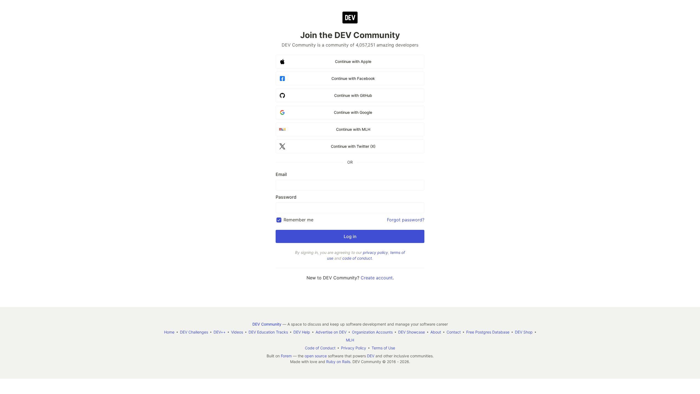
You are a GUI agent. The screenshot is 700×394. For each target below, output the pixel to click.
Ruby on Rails (338, 361)
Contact (454, 332)
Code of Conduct (320, 348)
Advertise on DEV (331, 332)
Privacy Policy (353, 348)
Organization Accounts (372, 332)
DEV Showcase (411, 332)
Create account (377, 277)
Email (281, 174)
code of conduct (357, 258)
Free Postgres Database (487, 332)
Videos (237, 332)
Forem (286, 356)
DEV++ (220, 332)
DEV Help (301, 332)
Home (169, 332)
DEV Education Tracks (268, 332)
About (435, 332)
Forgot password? (405, 219)
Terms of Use (383, 348)
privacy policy (375, 252)
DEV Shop (524, 332)
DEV (370, 356)
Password (286, 197)
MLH (350, 340)
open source (316, 356)
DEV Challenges (194, 332)
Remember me (298, 219)
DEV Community (266, 324)
